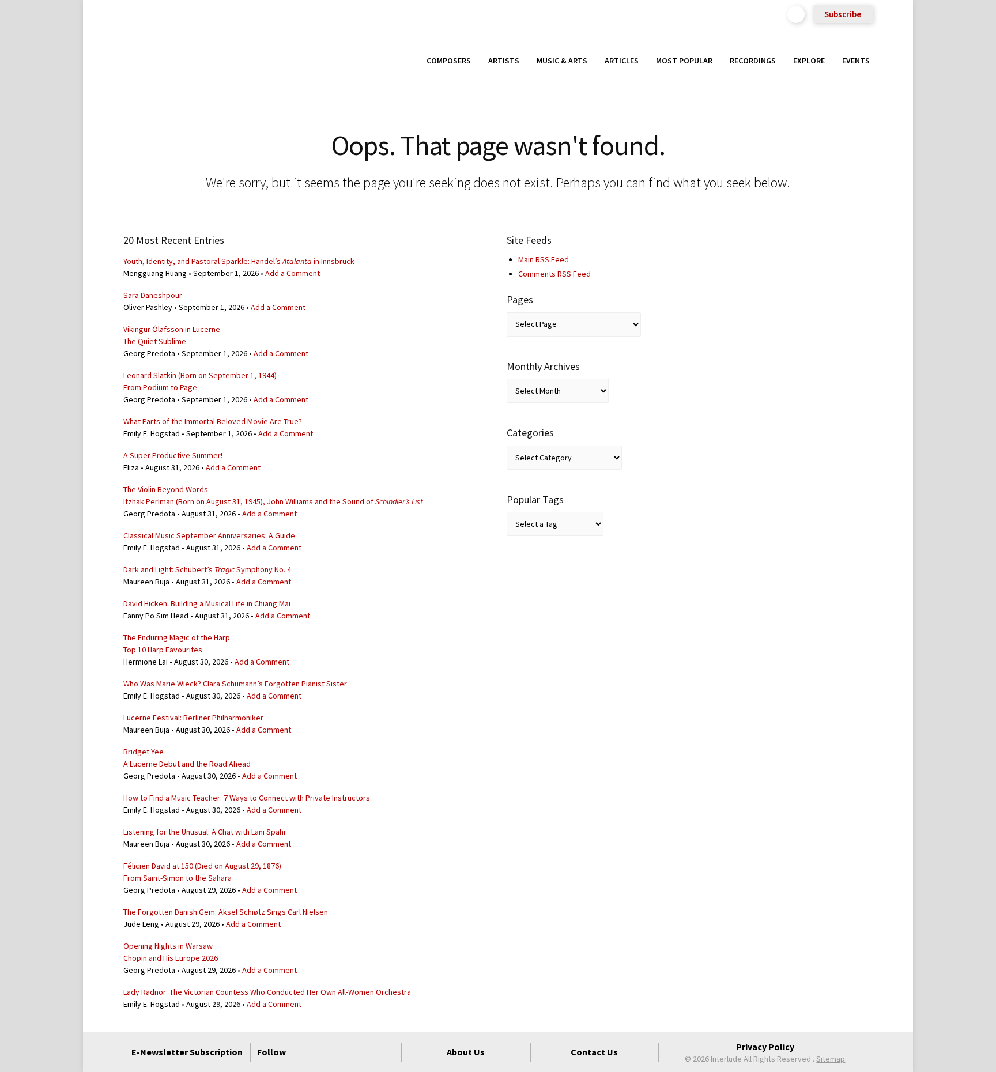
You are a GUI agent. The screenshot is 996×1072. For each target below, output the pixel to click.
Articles (622, 60)
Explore (809, 60)
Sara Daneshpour (152, 295)
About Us (466, 1052)
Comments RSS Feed (554, 274)
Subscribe (842, 14)
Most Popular (684, 60)
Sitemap (830, 1059)
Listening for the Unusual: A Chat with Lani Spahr (204, 831)
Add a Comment (292, 273)
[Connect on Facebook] (303, 1051)
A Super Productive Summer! (172, 455)
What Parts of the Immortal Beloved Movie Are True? (212, 421)
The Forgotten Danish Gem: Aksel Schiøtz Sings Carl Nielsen (225, 912)
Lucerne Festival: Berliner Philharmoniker (193, 717)
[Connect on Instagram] (345, 1051)
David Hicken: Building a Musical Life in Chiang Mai (206, 603)
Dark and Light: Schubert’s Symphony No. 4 (207, 569)
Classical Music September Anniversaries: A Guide (209, 535)
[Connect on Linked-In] (366, 1051)
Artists (503, 60)
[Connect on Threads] (386, 1051)
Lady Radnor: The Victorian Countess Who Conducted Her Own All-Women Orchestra (267, 992)
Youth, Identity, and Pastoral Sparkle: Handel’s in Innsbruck (238, 261)
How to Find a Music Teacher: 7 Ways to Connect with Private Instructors (246, 797)
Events (856, 60)
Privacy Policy (765, 1046)
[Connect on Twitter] (324, 1051)
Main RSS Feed (543, 259)
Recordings (753, 60)
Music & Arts (562, 60)
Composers (449, 60)
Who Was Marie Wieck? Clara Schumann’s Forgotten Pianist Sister (235, 683)
